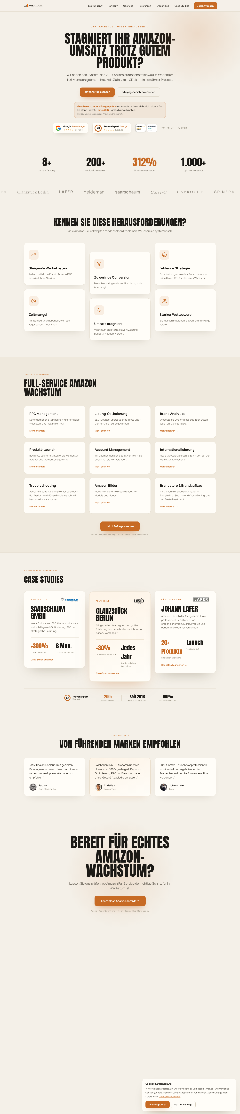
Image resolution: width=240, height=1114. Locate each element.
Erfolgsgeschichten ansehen (138, 92)
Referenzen (145, 5)
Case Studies (182, 5)
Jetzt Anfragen (205, 5)
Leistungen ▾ (95, 5)
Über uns (128, 5)
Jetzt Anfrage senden (97, 92)
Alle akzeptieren (157, 1104)
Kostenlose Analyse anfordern (120, 901)
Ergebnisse (163, 5)
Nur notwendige (183, 1104)
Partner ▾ (113, 5)
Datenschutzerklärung (170, 1096)
